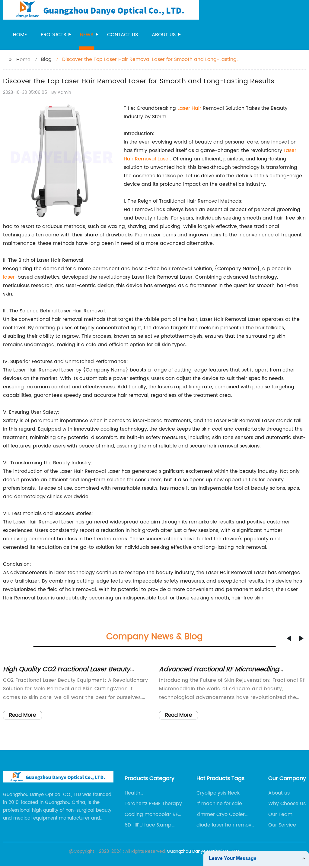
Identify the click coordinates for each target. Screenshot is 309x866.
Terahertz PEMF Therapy (153, 803)
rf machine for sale (219, 803)
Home (20, 35)
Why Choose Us (287, 804)
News (86, 35)
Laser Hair (189, 108)
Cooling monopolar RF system (151, 814)
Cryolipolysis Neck (218, 793)
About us (164, 35)
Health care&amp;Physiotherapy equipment (155, 793)
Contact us (122, 35)
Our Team (280, 814)
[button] (289, 638)
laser (9, 277)
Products (53, 35)
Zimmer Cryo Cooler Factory (220, 814)
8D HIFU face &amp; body (149, 825)
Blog (46, 59)
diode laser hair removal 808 (226, 825)
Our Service (282, 825)
